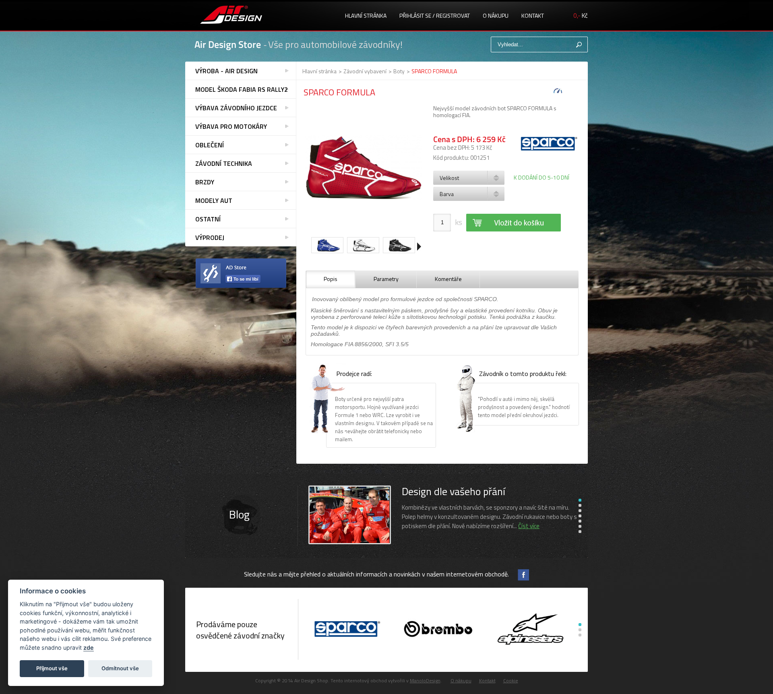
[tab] (330, 279)
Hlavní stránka (365, 15)
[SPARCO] (346, 630)
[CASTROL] (438, 630)
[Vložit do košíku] (513, 222)
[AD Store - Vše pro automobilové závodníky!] (231, 15)
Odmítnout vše (120, 668)
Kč (580, 15)
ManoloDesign (425, 680)
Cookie (510, 680)
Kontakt (532, 15)
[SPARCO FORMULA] (363, 168)
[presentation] (330, 279)
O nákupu (495, 15)
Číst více (528, 526)
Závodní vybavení (364, 71)
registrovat (453, 15)
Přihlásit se (415, 15)
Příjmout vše (52, 668)
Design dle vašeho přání (453, 491)
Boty (399, 71)
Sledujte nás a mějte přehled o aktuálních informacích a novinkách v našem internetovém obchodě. (376, 574)
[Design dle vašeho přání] (349, 543)
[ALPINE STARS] (530, 630)
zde (88, 647)
